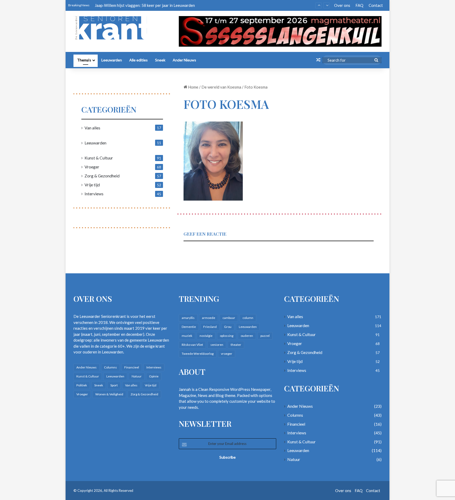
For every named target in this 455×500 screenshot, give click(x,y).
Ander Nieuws (184, 60)
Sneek (160, 60)
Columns (110, 367)
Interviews (94, 193)
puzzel (265, 336)
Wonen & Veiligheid (109, 394)
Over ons (342, 5)
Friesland (210, 327)
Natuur (137, 376)
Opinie (154, 376)
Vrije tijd (92, 184)
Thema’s (84, 60)
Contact (376, 5)
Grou (227, 327)
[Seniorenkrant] (112, 28)
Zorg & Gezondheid (102, 175)
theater (236, 345)
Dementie (189, 327)
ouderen (247, 336)
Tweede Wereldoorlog (198, 354)
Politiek (81, 385)
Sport (114, 385)
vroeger (226, 354)
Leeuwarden (111, 60)
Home (192, 87)
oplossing (226, 336)
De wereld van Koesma (221, 87)
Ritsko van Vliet (192, 345)
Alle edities (138, 60)
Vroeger (92, 166)
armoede (208, 318)
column (248, 318)
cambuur (228, 318)
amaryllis (188, 318)
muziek (187, 336)
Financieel (131, 367)
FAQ (359, 5)
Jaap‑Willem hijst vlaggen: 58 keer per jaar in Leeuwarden (145, 2)
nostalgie (206, 336)
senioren (216, 345)
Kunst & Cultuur (99, 157)
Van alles (92, 127)
